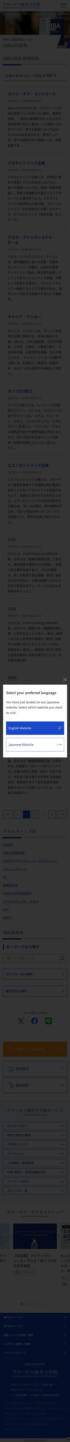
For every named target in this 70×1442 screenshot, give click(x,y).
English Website (19, 728)
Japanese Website (21, 744)
